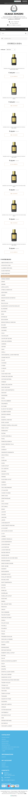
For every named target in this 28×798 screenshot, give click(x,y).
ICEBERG (3, 482)
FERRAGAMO (4, 430)
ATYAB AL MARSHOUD (6, 289)
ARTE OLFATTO (5, 287)
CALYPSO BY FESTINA (6, 338)
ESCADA (3, 417)
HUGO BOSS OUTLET (6, 479)
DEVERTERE (4, 395)
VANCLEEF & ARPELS (6, 704)
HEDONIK (3, 471)
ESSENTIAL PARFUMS (6, 419)
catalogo (6, 735)
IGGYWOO (3, 484)
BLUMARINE (4, 308)
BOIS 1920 (3, 311)
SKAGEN (3, 666)
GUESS (3, 463)
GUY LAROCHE (4, 468)
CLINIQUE (3, 368)
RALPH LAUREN (5, 642)
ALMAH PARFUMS (5, 270)
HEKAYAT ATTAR (5, 474)
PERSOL (3, 620)
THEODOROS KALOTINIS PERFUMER (10, 680)
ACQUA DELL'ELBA (5, 265)
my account (7, 760)
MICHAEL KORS (5, 579)
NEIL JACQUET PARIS (6, 604)
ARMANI (3, 284)
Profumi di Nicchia (6, 745)
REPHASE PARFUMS (6, 650)
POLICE (3, 631)
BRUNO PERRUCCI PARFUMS (8, 322)
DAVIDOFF (3, 392)
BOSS (2, 314)
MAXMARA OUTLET (5, 574)
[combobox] (11, 50)
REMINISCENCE (5, 647)
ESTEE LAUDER (5, 422)
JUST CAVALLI (4, 506)
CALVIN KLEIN (4, 335)
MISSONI (3, 585)
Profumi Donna (5, 741)
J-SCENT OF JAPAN (5, 493)
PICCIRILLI (4, 625)
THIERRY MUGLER (5, 682)
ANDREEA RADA (7, 38)
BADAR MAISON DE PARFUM (8, 297)
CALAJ (2, 333)
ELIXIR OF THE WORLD (7, 409)
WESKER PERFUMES (6, 720)
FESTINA (3, 433)
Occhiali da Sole (5, 737)
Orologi (4, 739)
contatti (5, 770)
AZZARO (3, 295)
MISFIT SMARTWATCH (6, 582)
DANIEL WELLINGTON (6, 384)
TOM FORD (4, 690)
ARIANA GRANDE (5, 279)
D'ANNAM (3, 381)
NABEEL (3, 601)
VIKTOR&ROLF (4, 712)
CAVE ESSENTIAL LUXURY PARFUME (10, 354)
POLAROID (4, 628)
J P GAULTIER (4, 490)
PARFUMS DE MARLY (6, 617)
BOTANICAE (4, 316)
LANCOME (3, 517)
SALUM (3, 658)
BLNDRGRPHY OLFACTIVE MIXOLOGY (10, 306)
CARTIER (3, 346)
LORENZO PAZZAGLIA (6, 539)
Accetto (25, 1)
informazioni (7, 754)
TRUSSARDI (4, 696)
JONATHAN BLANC (5, 498)
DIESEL (3, 398)
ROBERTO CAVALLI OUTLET (8, 652)
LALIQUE (3, 514)
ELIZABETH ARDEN (6, 411)
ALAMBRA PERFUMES (6, 268)
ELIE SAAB (3, 406)
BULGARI (3, 325)
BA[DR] (3, 300)
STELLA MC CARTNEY (6, 674)
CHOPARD (3, 363)
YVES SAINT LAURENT (6, 726)
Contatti (4, 756)
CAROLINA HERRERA (6, 341)
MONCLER (3, 590)
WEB (2, 717)
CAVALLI (3, 352)
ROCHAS (3, 655)
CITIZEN (3, 365)
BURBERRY (4, 327)
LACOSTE (3, 512)
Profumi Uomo (5, 743)
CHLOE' (3, 360)
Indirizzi (3, 764)
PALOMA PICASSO (5, 614)
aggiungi (14, 105)
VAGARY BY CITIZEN (6, 698)
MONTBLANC (4, 593)
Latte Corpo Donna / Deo (7, 748)
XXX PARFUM (4, 723)
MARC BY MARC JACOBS (7, 563)
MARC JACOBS (4, 566)
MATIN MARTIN (5, 571)
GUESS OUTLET (5, 465)
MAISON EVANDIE (5, 560)
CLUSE (3, 371)
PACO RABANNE (5, 612)
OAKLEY (3, 609)
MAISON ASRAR (5, 555)
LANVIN (3, 520)
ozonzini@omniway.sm (15, 25)
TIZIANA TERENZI (5, 688)
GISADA (3, 447)
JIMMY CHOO (4, 495)
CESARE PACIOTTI (5, 357)
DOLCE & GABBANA (6, 400)
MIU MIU (3, 587)
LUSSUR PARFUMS (5, 549)
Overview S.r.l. (14, 793)
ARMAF (3, 281)
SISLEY (3, 663)
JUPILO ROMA (4, 503)
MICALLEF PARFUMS (6, 577)
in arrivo (15, 76)
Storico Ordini (5, 766)
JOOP (2, 501)
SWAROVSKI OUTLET (6, 677)
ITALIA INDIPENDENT (6, 487)
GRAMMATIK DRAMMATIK (7, 452)
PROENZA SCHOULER (6, 636)
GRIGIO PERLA (5, 455)
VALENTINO (4, 701)
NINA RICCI (4, 606)
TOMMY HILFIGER (5, 693)
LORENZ (3, 536)
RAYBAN (3, 644)
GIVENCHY (4, 449)
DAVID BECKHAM (5, 387)
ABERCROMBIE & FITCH (7, 262)
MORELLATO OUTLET (6, 596)
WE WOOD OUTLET (6, 715)
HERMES (3, 476)
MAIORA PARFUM (5, 552)
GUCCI (2, 457)
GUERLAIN (4, 460)
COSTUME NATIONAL (6, 379)
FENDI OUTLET (5, 428)
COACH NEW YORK (6, 373)
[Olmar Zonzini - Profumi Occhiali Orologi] (14, 10)
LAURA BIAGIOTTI (5, 522)
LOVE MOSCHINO (5, 544)
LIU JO (2, 533)
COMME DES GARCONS (7, 376)
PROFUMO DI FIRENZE (7, 639)
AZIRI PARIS (4, 292)
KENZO (3, 509)
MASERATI (3, 568)
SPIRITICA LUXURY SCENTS (7, 671)
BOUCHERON (4, 319)
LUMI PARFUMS (5, 547)
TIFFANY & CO (4, 685)
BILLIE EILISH (4, 303)
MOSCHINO (4, 598)
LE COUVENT (4, 528)
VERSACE (3, 707)
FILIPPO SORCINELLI (6, 436)
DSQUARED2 (4, 403)
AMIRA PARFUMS (5, 273)
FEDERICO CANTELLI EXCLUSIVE (9, 425)
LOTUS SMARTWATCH (6, 541)
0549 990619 (15, 23)
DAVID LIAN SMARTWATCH (7, 390)
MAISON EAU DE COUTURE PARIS (9, 558)
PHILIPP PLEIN (5, 623)
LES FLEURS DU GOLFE (7, 531)
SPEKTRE (3, 669)
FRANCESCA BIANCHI (6, 441)
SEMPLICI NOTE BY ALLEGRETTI (9, 661)
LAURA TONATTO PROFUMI (8, 525)
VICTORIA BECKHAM (6, 709)
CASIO (2, 349)
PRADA (3, 633)
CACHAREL (4, 330)
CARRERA (3, 344)
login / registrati (14, 21)
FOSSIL (3, 438)
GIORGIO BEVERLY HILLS (7, 444)
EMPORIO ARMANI (6, 414)
